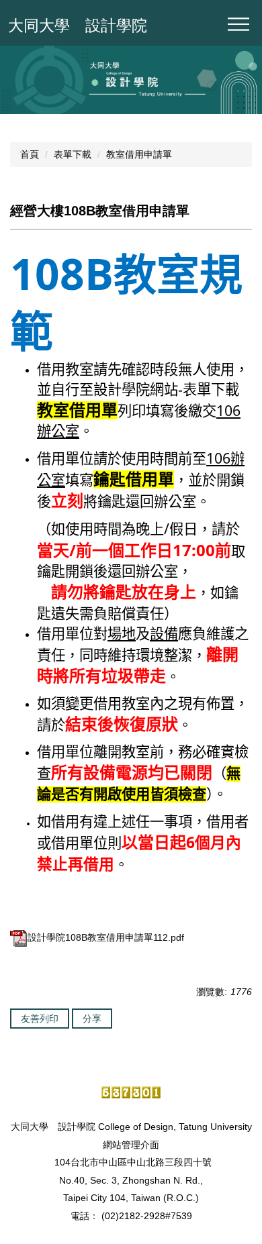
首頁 (29, 154)
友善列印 (39, 1018)
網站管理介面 (131, 1144)
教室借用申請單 (139, 154)
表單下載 (72, 154)
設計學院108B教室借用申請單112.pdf (106, 937)
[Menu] (238, 24)
